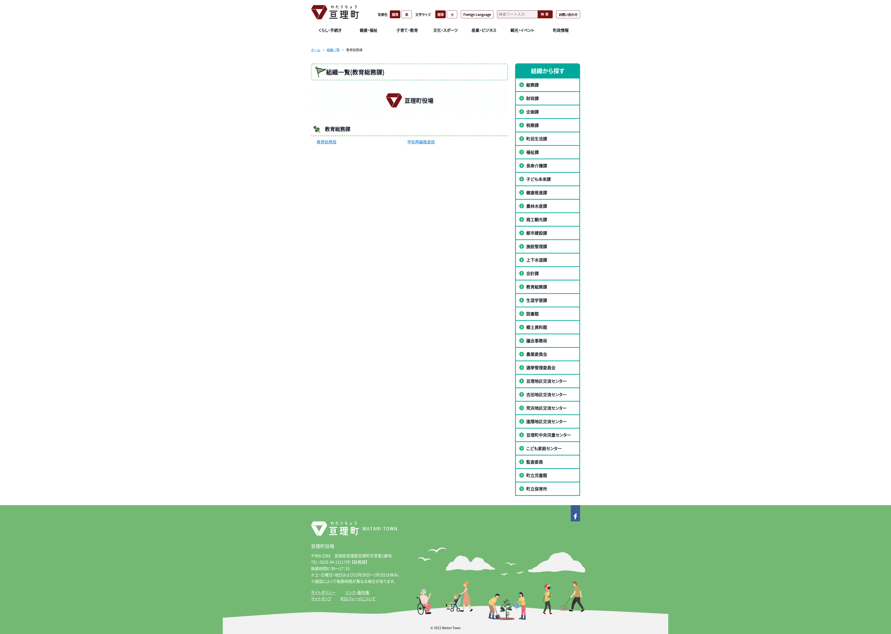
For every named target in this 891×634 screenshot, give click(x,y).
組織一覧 (333, 49)
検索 (545, 14)
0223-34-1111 (331, 562)
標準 (395, 14)
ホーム (315, 49)
